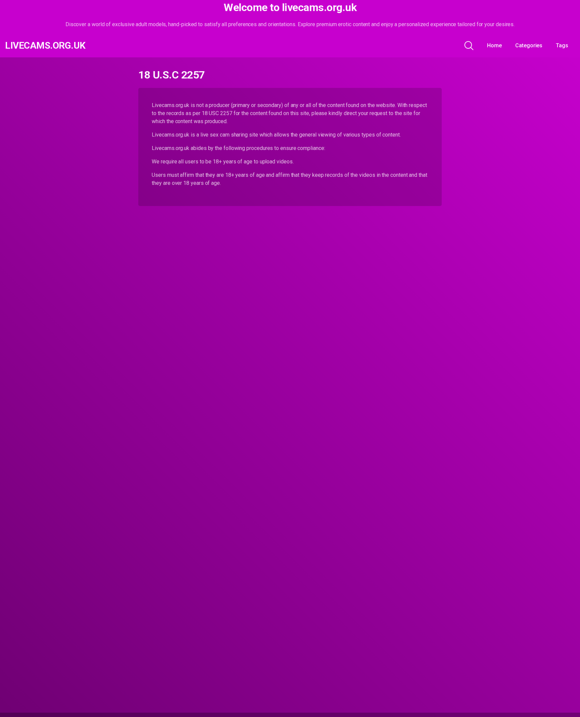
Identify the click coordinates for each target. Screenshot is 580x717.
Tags (562, 45)
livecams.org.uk (45, 45)
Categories (528, 45)
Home (494, 45)
